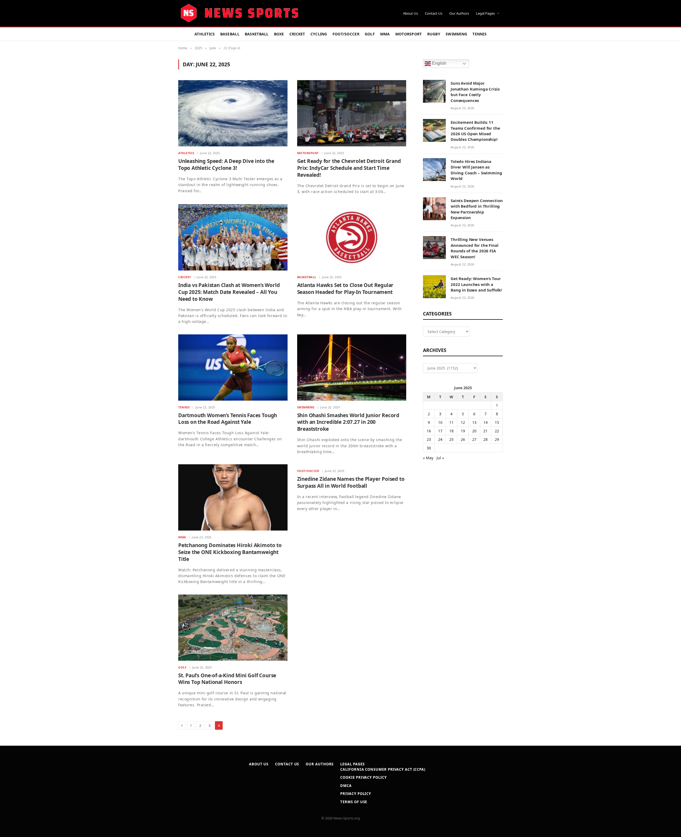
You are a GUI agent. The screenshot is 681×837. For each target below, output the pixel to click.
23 (429, 439)
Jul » (440, 457)
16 (429, 430)
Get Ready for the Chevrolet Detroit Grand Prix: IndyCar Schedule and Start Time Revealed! (349, 168)
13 (474, 422)
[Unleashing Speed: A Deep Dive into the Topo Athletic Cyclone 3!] (233, 113)
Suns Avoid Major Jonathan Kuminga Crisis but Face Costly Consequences (475, 91)
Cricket (297, 33)
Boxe (279, 33)
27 (474, 439)
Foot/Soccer (346, 33)
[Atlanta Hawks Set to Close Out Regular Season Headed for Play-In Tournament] (351, 237)
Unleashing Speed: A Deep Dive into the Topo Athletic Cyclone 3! (226, 164)
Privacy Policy (355, 793)
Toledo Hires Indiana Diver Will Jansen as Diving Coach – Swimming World (476, 170)
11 (451, 422)
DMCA (346, 785)
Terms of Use (353, 801)
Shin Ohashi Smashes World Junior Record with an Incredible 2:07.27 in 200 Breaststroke (348, 422)
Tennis (479, 33)
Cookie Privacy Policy (363, 777)
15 (497, 422)
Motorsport (408, 33)
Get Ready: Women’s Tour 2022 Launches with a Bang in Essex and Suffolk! (476, 284)
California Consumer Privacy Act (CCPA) (382, 769)
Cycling (318, 33)
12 (463, 422)
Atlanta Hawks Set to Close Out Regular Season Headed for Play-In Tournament (345, 289)
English (438, 63)
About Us (410, 13)
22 (497, 430)
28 (485, 439)
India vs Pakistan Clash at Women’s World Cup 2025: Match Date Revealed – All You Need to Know (229, 292)
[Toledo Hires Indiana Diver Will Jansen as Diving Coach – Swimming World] (434, 169)
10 (440, 422)
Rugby (433, 33)
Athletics (204, 33)
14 (485, 422)
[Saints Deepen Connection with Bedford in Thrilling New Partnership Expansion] (434, 208)
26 (463, 439)
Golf (370, 33)
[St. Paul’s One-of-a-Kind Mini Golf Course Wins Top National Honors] (233, 627)
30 (429, 447)
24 (440, 439)
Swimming (456, 33)
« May (428, 457)
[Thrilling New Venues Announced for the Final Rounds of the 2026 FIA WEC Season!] (434, 247)
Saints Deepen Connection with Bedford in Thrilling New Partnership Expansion (477, 209)
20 (474, 430)
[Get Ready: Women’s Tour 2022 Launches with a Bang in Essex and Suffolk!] (434, 286)
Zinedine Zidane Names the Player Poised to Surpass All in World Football (351, 482)
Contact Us (433, 13)
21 (485, 430)
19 (463, 430)
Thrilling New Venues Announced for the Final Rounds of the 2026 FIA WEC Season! (475, 248)
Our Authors (459, 13)
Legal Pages (485, 13)
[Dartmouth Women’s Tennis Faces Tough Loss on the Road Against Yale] (233, 367)
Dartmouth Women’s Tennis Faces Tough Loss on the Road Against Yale (227, 419)
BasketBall (257, 33)
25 (451, 439)
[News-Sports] (239, 13)
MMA (385, 33)
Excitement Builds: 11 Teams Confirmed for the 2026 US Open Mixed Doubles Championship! (475, 131)
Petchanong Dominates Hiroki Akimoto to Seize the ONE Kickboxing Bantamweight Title (230, 552)
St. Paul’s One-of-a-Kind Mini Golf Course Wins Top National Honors (227, 679)
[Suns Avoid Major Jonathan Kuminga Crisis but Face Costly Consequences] (434, 91)
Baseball (229, 33)
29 (497, 439)
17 (440, 430)
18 (451, 430)
